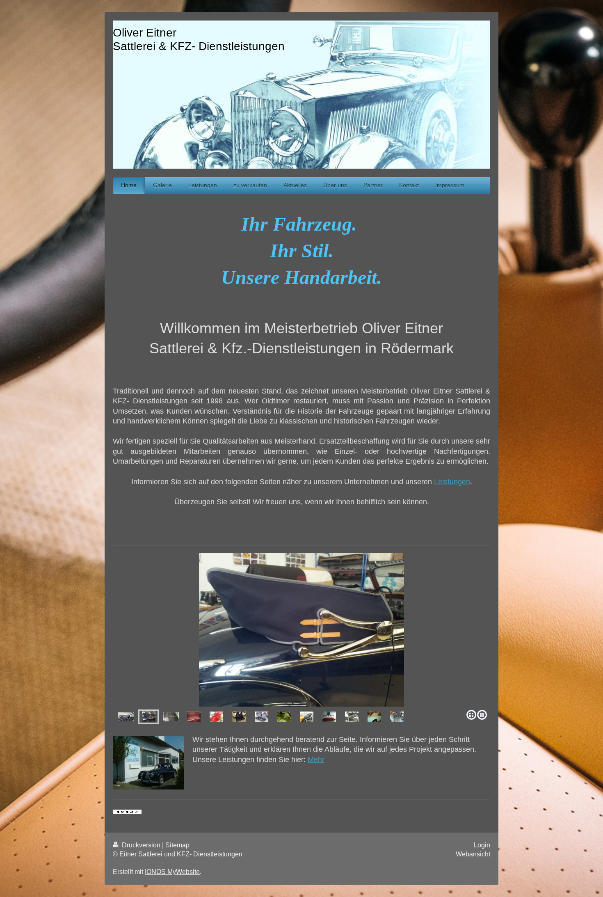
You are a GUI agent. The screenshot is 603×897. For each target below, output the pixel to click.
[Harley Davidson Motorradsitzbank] (126, 716)
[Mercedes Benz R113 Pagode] (301, 630)
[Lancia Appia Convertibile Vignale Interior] (194, 717)
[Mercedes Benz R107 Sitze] (261, 717)
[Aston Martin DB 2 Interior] (397, 717)
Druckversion (141, 845)
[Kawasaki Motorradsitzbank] (306, 717)
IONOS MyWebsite (172, 871)
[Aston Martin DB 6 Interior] (216, 717)
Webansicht (473, 854)
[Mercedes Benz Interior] (329, 717)
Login (482, 845)
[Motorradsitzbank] (352, 717)
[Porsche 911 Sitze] (239, 717)
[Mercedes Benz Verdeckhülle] (148, 717)
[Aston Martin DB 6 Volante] (374, 717)
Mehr (316, 759)
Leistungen (452, 482)
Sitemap (177, 845)
